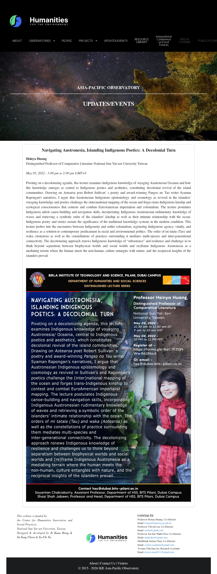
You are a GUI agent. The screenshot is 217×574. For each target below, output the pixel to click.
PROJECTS (86, 40)
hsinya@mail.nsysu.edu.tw (158, 523)
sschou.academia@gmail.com (159, 544)
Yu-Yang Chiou (26, 537)
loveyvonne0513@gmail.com (159, 552)
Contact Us (107, 563)
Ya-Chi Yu (45, 537)
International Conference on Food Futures (164, 40)
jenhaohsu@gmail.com (156, 537)
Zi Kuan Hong (59, 533)
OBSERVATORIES (40, 40)
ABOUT (17, 40)
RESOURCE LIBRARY (142, 41)
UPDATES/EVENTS (116, 40)
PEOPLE (67, 40)
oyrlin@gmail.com (154, 530)
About (93, 563)
